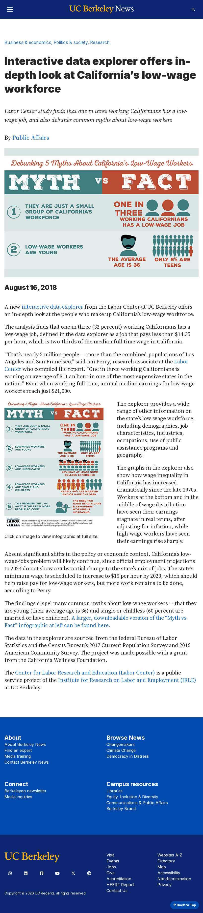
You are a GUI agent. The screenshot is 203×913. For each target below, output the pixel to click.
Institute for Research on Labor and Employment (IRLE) (127, 680)
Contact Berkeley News (26, 762)
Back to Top (186, 905)
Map (161, 866)
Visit (110, 855)
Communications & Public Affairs (137, 802)
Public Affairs (30, 138)
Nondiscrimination (174, 878)
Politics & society (71, 42)
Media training (17, 756)
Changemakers (120, 744)
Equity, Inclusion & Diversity (132, 796)
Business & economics (27, 42)
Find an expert (18, 750)
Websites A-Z (169, 855)
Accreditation (118, 878)
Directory (166, 860)
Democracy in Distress (127, 756)
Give (110, 872)
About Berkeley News (25, 744)
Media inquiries (18, 796)
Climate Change (121, 750)
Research (100, 42)
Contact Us (116, 890)
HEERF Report (120, 884)
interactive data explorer (52, 306)
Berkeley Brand (121, 808)
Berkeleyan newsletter (25, 790)
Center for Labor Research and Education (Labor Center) (85, 672)
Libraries (114, 790)
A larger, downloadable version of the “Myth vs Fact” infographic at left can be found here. (95, 621)
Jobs (111, 866)
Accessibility (168, 872)
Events (112, 860)
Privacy (164, 884)
